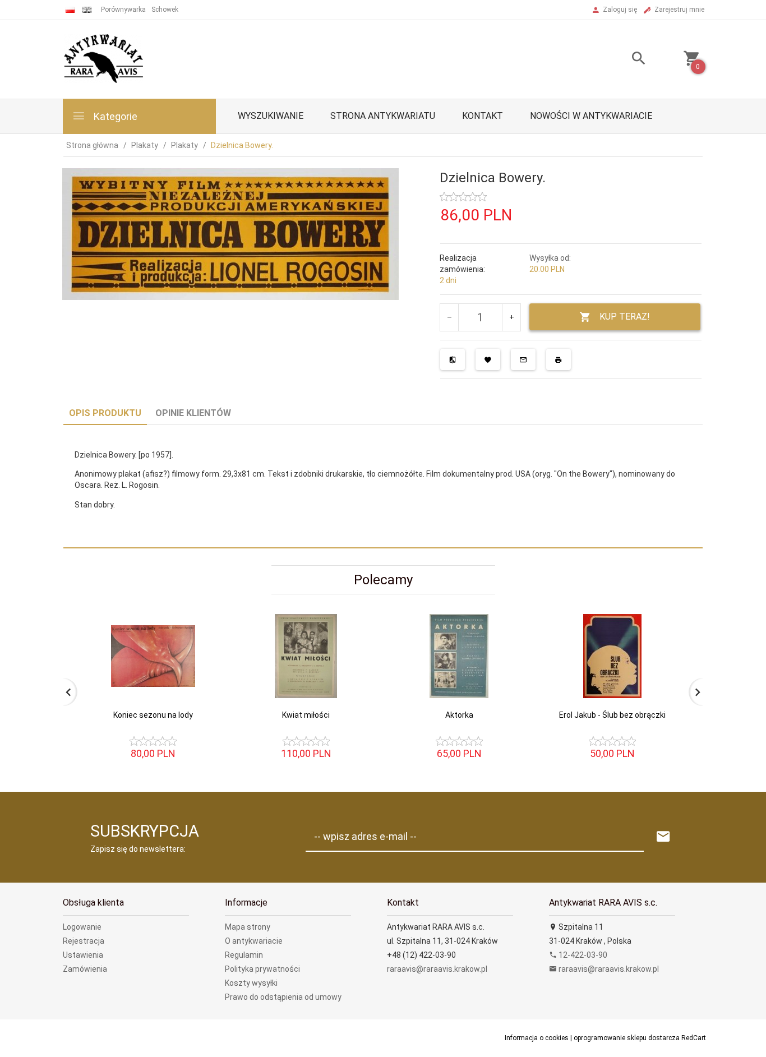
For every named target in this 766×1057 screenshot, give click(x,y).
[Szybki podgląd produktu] (202, 618)
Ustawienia (83, 954)
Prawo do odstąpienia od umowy (283, 997)
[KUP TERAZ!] (202, 703)
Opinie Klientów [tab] (193, 413)
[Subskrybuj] (663, 837)
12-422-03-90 (582, 954)
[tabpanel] (383, 486)
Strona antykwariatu (382, 115)
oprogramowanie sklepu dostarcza (627, 1038)
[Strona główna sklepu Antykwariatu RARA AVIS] (104, 58)
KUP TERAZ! (624, 316)
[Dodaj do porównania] (452, 359)
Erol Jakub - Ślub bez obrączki (612, 714)
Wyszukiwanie (270, 115)
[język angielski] (86, 10)
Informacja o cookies (537, 1038)
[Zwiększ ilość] (511, 317)
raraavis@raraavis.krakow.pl (437, 968)
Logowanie (82, 926)
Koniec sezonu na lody (153, 714)
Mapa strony (247, 926)
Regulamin (244, 954)
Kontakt (482, 115)
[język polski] (70, 10)
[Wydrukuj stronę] (558, 359)
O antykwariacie (254, 940)
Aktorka (459, 714)
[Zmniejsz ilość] (449, 317)
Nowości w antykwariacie (591, 115)
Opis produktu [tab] (105, 413)
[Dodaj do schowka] (488, 359)
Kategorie (114, 116)
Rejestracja (83, 940)
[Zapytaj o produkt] (523, 359)
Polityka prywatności (262, 968)
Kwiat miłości (306, 714)
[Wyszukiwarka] (624, 59)
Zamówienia (85, 968)
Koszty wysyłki (251, 982)
